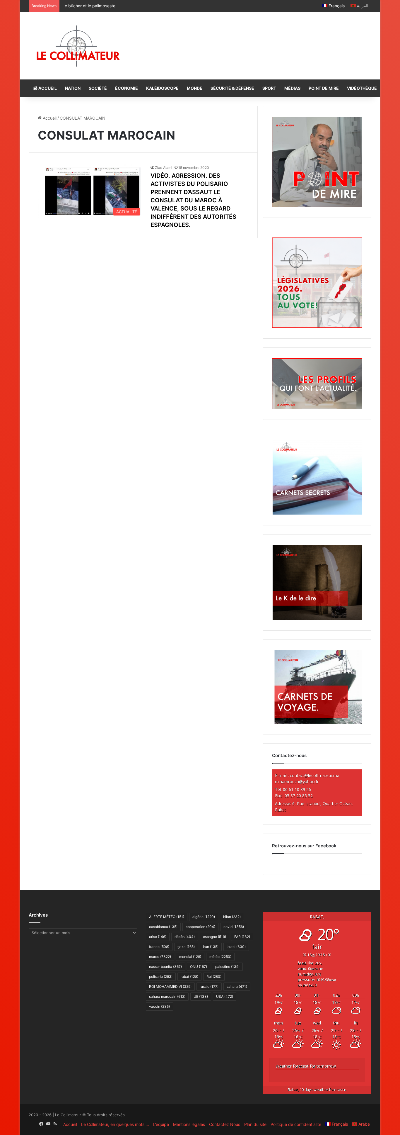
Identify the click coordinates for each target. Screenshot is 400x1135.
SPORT (269, 88)
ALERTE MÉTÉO (166, 917)
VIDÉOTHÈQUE (362, 88)
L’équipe (161, 1124)
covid (233, 926)
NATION (73, 88)
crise (157, 936)
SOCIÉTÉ (98, 88)
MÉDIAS (292, 88)
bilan (232, 917)
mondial (190, 956)
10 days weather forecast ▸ (317, 1089)
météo (220, 956)
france (159, 946)
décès (185, 936)
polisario (160, 976)
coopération (200, 926)
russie (209, 986)
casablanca (163, 926)
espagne (214, 936)
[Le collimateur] (78, 46)
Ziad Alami (163, 167)
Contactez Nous (224, 1124)
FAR (242, 936)
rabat (189, 976)
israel (236, 946)
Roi (213, 976)
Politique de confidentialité (296, 1124)
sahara (237, 986)
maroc (160, 956)
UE (201, 996)
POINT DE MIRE (324, 88)
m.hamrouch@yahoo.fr (297, 781)
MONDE (194, 88)
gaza (186, 946)
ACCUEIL (47, 88)
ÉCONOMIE (126, 88)
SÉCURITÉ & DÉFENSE (232, 88)
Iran (210, 946)
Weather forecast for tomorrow (306, 1066)
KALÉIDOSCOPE (162, 88)
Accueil (49, 118)
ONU (198, 966)
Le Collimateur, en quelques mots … (115, 1124)
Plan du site (255, 1124)
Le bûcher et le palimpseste (88, 5)
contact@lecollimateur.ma (314, 775)
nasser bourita (165, 966)
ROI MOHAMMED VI (170, 986)
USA (224, 996)
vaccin (159, 1006)
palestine (227, 966)
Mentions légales (189, 1124)
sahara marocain (167, 996)
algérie (203, 917)
